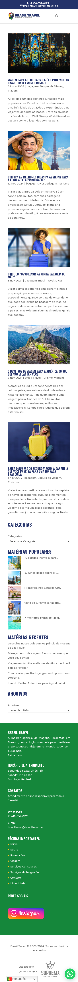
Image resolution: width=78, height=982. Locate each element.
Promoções (17, 855)
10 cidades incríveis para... (41, 557)
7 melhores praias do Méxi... (42, 617)
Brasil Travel (46, 280)
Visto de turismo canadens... (42, 602)
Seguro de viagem (49, 477)
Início (14, 844)
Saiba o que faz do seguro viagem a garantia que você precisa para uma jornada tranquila (38, 471)
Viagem (13, 90)
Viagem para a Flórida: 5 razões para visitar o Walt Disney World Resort (38, 81)
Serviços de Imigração (24, 872)
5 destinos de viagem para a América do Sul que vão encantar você (37, 372)
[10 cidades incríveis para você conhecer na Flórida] (14, 563)
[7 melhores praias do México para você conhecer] (14, 622)
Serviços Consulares (23, 866)
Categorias (15, 536)
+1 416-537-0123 (18, 816)
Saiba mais (15, 755)
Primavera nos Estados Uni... (42, 587)
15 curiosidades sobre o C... (41, 572)
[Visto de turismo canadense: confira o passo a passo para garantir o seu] (14, 607)
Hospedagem (48, 183)
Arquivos (13, 705)
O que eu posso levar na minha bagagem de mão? (36, 275)
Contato (15, 877)
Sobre (14, 849)
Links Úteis (17, 883)
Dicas (59, 280)
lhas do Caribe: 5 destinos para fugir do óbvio (37, 683)
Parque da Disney (51, 86)
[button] (70, 973)
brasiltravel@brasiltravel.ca (25, 827)
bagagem (32, 86)
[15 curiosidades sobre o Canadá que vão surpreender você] (14, 578)
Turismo (63, 183)
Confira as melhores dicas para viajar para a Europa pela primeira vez (38, 178)
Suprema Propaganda (50, 969)
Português (19, 978)
